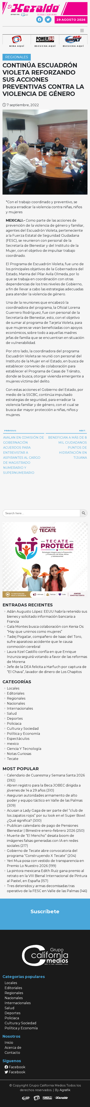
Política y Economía (23, 734)
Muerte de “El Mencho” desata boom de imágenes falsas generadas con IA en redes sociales (42, 841)
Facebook (16, 1067)
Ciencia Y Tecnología (24, 749)
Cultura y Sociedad (23, 729)
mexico (13, 744)
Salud (12, 714)
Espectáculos (18, 739)
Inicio (9, 1043)
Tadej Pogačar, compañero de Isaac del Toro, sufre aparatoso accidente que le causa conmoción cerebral (44, 642)
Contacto (12, 1053)
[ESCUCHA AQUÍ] (45, 40)
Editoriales (15, 693)
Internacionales (20, 708)
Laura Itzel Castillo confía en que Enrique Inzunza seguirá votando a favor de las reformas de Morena (47, 657)
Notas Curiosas (19, 754)
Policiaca (14, 724)
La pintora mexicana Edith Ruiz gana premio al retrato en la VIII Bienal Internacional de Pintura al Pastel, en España (47, 876)
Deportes (15, 719)
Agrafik (65, 1090)
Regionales (16, 57)
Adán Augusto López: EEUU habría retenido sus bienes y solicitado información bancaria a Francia (47, 617)
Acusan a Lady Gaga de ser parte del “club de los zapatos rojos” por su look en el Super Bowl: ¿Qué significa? (46, 816)
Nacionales (16, 703)
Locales (13, 688)
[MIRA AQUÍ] (17, 40)
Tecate (12, 759)
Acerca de (13, 1048)
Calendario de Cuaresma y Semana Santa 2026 (46, 775)
